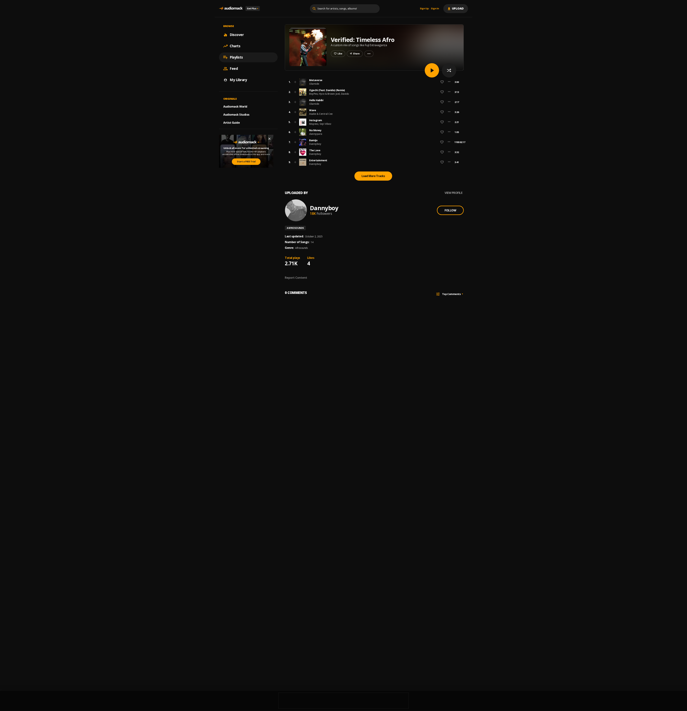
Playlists (236, 57)
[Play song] (432, 70)
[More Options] (449, 82)
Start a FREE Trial (246, 161)
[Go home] (231, 8)
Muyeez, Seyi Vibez (320, 123)
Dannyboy (315, 144)
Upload (458, 8)
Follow (450, 210)
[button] (373, 82)
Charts (235, 46)
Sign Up (424, 8)
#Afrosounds (295, 227)
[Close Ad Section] (269, 139)
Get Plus (252, 8)
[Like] (442, 82)
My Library (238, 80)
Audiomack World (235, 106)
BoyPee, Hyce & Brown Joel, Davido (329, 93)
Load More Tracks (373, 176)
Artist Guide (231, 123)
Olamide (314, 83)
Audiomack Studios (236, 115)
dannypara (315, 134)
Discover (237, 34)
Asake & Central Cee (321, 113)
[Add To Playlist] (295, 82)
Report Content (296, 278)
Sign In (435, 8)
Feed (234, 68)
